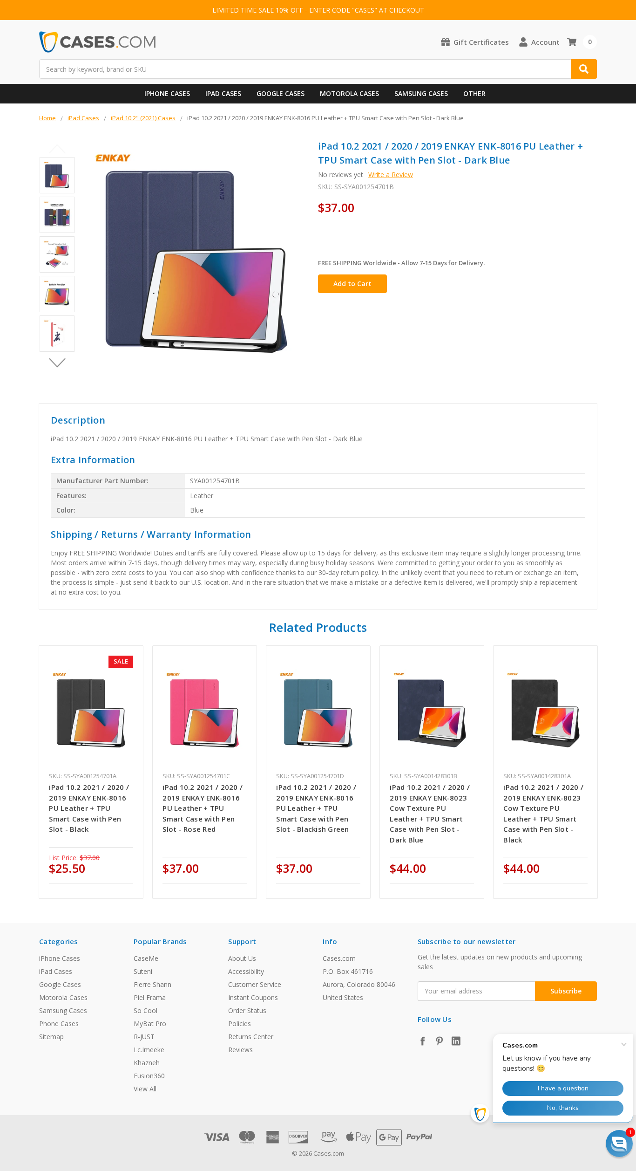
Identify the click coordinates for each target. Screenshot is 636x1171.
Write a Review (390, 174)
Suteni (143, 971)
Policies (239, 1023)
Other (474, 93)
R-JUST (144, 1036)
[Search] (584, 69)
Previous (57, 148)
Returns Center (250, 1036)
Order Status (247, 1010)
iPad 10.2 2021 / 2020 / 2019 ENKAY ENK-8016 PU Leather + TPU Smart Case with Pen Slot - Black (89, 808)
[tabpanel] (91, 772)
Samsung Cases (421, 93)
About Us (242, 958)
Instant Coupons (253, 997)
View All (145, 1088)
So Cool (145, 1010)
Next (57, 362)
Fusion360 (149, 1075)
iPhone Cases (167, 93)
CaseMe (146, 958)
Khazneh (147, 1062)
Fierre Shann (152, 984)
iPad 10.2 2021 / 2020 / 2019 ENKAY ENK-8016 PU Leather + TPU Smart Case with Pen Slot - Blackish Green (316, 808)
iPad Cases (223, 93)
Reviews (240, 1049)
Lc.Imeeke (149, 1049)
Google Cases (280, 93)
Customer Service (254, 984)
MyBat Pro (150, 1023)
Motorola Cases (349, 93)
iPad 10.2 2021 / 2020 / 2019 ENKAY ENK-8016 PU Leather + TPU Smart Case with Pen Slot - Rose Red (202, 808)
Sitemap (51, 1036)
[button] (619, 1143)
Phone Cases (59, 1023)
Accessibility (246, 971)
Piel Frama (150, 997)
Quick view (91, 710)
